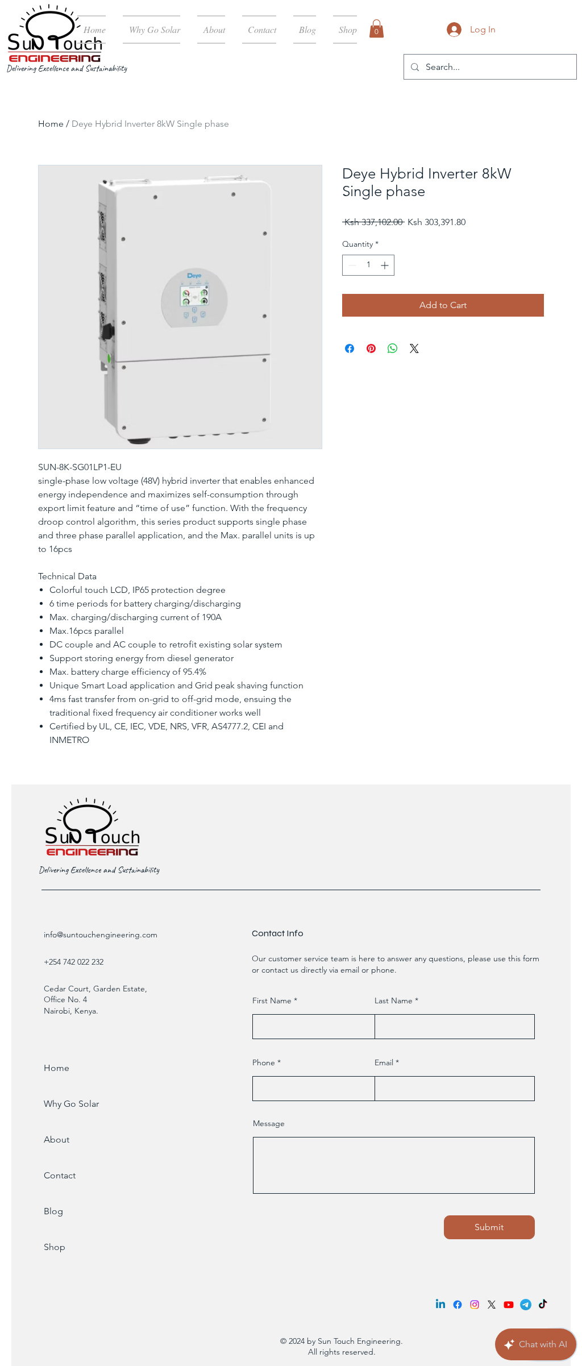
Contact (60, 1175)
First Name (272, 1000)
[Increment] (386, 265)
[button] (376, 28)
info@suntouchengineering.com (100, 934)
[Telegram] (525, 1304)
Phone (263, 1062)
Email (384, 1062)
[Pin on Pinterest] (371, 348)
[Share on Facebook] (349, 348)
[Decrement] (351, 265)
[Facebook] (457, 1304)
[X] (491, 1304)
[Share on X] (414, 348)
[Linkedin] (440, 1304)
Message (269, 1123)
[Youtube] (508, 1304)
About (56, 1139)
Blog (53, 1211)
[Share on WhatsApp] (393, 348)
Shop (54, 1247)
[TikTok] (542, 1304)
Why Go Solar (71, 1103)
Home (51, 123)
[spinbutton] (368, 265)
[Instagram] (474, 1304)
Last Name (394, 1000)
